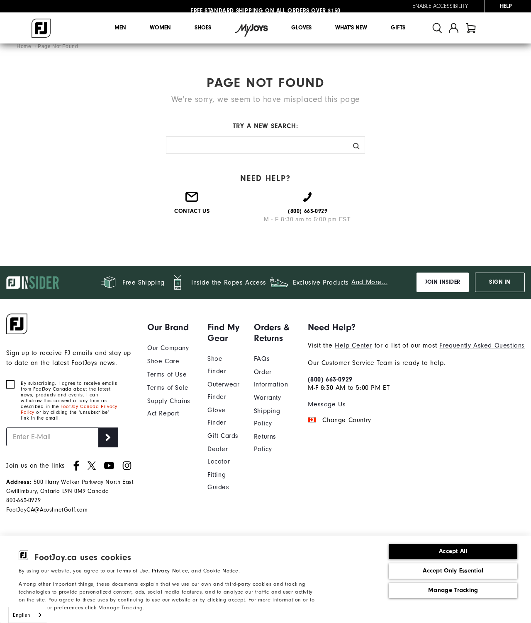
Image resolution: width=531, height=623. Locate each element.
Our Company (168, 348)
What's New (351, 27)
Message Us (327, 404)
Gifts (398, 27)
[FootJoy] (41, 28)
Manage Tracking (453, 590)
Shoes (203, 27)
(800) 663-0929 (330, 379)
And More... (369, 282)
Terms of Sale (168, 387)
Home (25, 46)
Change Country (346, 420)
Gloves (301, 27)
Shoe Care (163, 361)
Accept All (453, 551)
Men (120, 27)
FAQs (262, 358)
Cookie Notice (221, 570)
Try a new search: (265, 126)
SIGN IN (499, 282)
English (21, 615)
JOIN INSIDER (442, 282)
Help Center (353, 345)
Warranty (267, 397)
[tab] (471, 27)
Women (160, 27)
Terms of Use (132, 570)
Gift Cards (223, 435)
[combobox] (27, 615)
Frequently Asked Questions (482, 345)
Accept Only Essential (453, 570)
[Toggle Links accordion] (171, 327)
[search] (437, 27)
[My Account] (454, 27)
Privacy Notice (170, 570)
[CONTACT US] (192, 200)
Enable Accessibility (440, 6)
